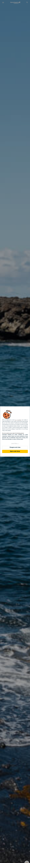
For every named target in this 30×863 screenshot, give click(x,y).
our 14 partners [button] (18, 420)
